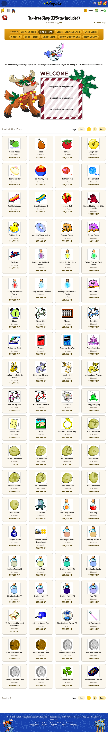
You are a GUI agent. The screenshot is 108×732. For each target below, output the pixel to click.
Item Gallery (90, 36)
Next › (102, 129)
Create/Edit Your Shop (68, 32)
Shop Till (15, 36)
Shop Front (46, 32)
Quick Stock (49, 36)
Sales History (31, 36)
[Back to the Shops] (4, 17)
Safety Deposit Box (70, 36)
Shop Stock (91, 32)
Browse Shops (28, 32)
